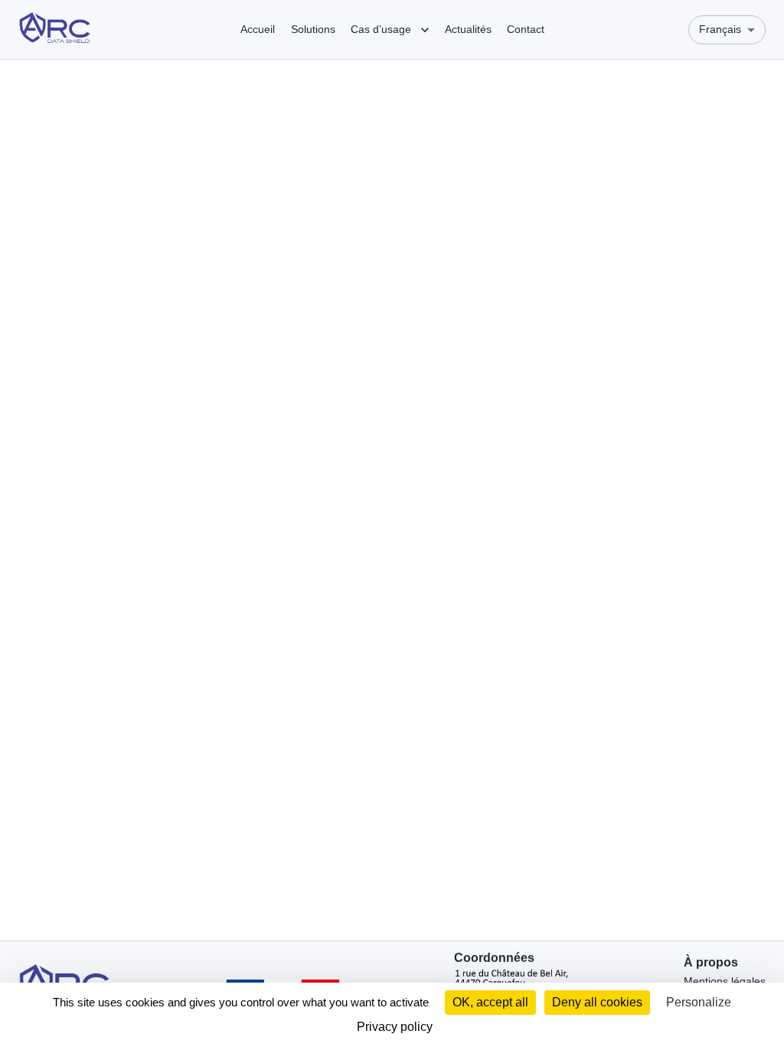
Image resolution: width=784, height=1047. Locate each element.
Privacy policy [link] (395, 1026)
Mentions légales (725, 981)
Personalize (698, 1002)
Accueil (257, 29)
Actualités (468, 29)
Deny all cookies (597, 1002)
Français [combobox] (720, 29)
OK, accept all (490, 1002)
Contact (525, 29)
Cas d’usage (381, 29)
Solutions (313, 29)
